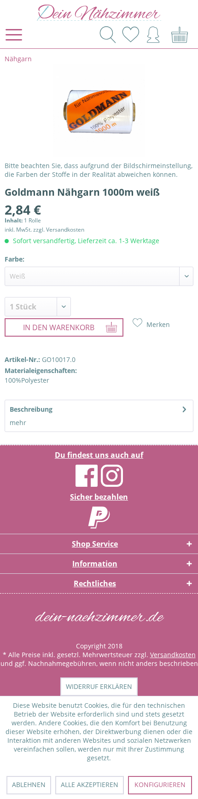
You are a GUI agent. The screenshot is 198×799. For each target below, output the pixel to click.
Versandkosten (173, 654)
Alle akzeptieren (89, 784)
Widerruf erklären (99, 686)
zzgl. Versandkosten (58, 229)
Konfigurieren (160, 784)
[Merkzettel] (130, 33)
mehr (18, 422)
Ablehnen (29, 784)
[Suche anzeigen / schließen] (106, 34)
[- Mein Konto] (153, 34)
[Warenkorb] (180, 34)
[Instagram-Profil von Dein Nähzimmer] (112, 482)
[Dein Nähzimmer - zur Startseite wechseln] (99, 13)
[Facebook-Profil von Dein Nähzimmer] (87, 482)
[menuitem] (13, 34)
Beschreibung (31, 409)
